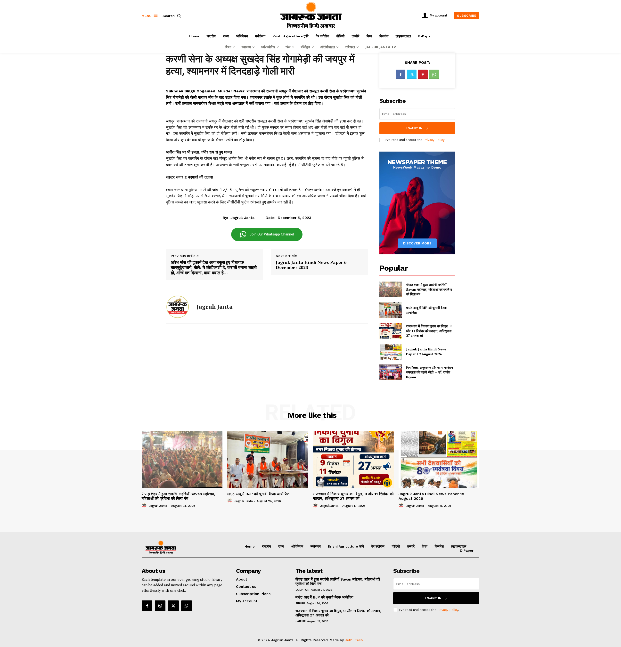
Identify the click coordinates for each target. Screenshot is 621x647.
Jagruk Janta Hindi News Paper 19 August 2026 (426, 351)
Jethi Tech (354, 640)
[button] (173, 16)
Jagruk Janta (242, 218)
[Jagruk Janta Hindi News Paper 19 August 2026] (390, 351)
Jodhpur (302, 589)
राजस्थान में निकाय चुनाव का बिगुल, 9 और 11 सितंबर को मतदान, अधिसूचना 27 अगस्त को (428, 331)
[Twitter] (412, 74)
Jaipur (300, 621)
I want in (414, 128)
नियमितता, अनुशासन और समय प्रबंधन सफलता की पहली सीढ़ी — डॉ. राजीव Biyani (429, 372)
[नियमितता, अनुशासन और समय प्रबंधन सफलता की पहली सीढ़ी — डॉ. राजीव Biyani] (390, 372)
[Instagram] (160, 605)
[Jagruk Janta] (177, 306)
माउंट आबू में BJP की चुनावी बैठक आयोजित (258, 494)
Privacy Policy (434, 140)
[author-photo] (145, 505)
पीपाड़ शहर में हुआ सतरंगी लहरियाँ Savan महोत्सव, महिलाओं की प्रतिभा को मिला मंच (429, 289)
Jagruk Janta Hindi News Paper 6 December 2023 (311, 265)
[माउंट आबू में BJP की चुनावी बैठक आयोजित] (390, 310)
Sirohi (300, 603)
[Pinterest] (423, 74)
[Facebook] (400, 74)
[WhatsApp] (434, 74)
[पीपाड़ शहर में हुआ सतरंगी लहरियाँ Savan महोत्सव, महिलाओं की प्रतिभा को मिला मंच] (390, 289)
